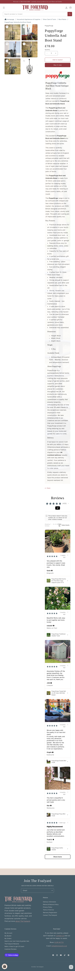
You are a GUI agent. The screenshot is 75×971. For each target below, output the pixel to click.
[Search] (70, 14)
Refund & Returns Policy (51, 904)
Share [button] (48, 488)
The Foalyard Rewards (12, 944)
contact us (60, 936)
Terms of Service (48, 910)
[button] (4, 8)
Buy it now (58, 65)
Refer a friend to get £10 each (14, 946)
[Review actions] (67, 555)
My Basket (8, 936)
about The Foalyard (22, 921)
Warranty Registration (50, 912)
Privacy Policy (47, 907)
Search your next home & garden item (17, 941)
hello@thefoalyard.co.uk (59, 946)
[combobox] (35, 14)
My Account (8, 933)
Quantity (47, 49)
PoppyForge (49, 26)
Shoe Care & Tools (49, 19)
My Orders (8, 938)
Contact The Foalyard (50, 915)
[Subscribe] (52, 890)
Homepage (10, 19)
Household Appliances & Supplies (28, 19)
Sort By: (60, 524)
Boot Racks (62, 19)
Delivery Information (49, 902)
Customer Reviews (11, 949)
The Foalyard (39, 966)
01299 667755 (59, 942)
